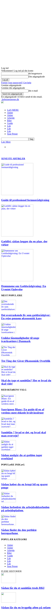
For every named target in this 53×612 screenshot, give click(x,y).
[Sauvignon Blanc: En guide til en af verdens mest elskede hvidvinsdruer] (8, 404)
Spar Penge (12, 134)
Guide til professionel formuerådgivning (25, 200)
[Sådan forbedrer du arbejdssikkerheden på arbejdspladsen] (8, 501)
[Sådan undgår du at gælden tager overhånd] (8, 449)
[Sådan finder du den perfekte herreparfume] (8, 524)
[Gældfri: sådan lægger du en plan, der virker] (17, 235)
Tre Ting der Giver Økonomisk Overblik (25, 360)
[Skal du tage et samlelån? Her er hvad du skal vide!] (8, 374)
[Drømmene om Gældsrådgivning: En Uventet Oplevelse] (17, 280)
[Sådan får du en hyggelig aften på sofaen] (8, 602)
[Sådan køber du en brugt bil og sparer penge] (8, 478)
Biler (9, 120)
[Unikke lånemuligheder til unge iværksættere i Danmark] (8, 332)
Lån (9, 126)
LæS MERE (13, 110)
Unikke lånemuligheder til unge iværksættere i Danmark (20, 339)
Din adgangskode (36, 76)
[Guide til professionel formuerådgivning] (17, 194)
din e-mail (33, 90)
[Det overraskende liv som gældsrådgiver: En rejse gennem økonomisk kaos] (8, 309)
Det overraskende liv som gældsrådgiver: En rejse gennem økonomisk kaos (25, 317)
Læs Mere (6, 142)
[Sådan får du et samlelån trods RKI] (8, 582)
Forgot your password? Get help (16, 82)
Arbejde (11, 118)
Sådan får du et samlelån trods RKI (22, 587)
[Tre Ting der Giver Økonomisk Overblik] (8, 355)
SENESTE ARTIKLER (13, 158)
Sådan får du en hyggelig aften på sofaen (26, 607)
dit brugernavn (35, 73)
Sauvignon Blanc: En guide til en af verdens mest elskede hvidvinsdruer (22, 411)
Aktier (10, 112)
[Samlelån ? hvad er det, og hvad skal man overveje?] (8, 426)
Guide (10, 123)
